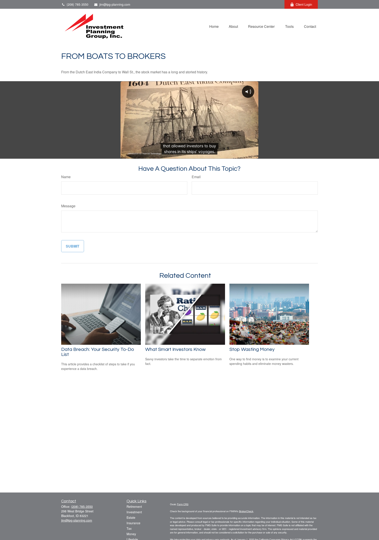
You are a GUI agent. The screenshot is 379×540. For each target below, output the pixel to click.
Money (131, 534)
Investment (134, 512)
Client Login (304, 4)
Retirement (134, 506)
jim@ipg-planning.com (114, 4)
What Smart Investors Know (175, 349)
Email (196, 176)
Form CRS (182, 504)
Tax (129, 528)
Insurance (133, 523)
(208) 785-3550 (77, 4)
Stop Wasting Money (252, 349)
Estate (131, 517)
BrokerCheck (246, 511)
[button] (213, 25)
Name (66, 176)
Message (68, 205)
